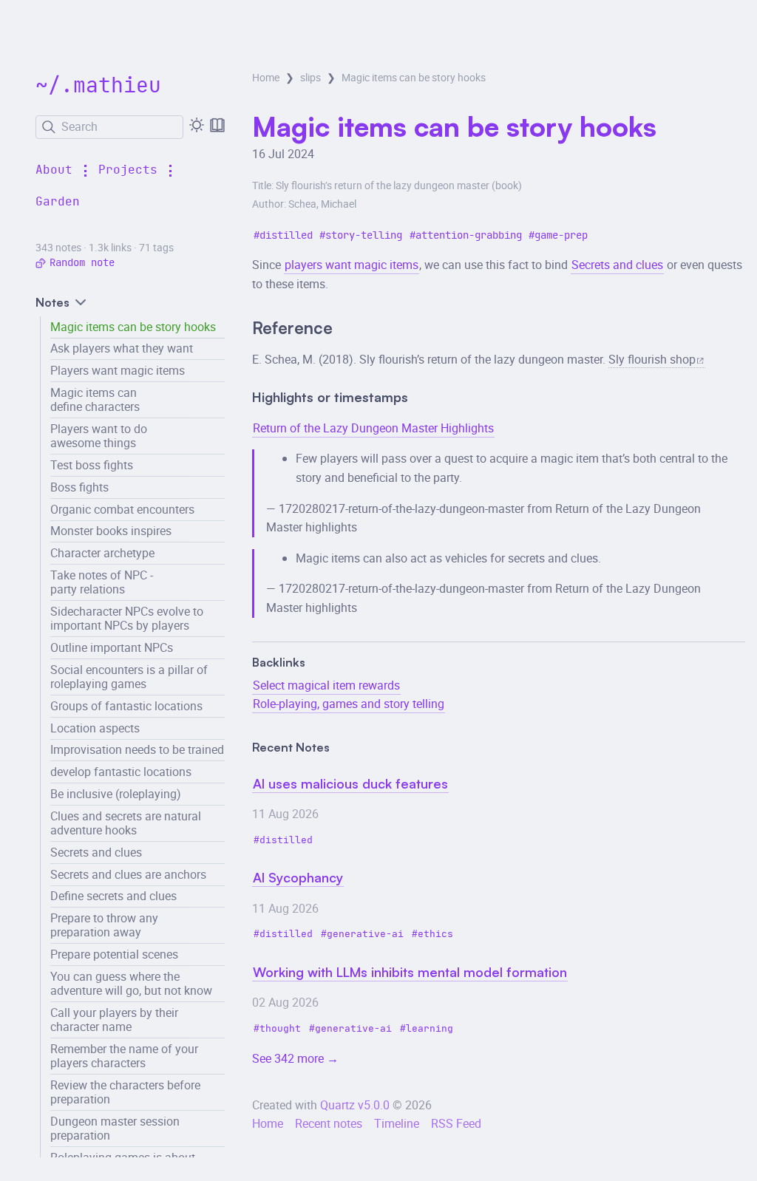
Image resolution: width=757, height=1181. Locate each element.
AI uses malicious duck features (350, 783)
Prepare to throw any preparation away (104, 925)
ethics (435, 934)
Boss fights (79, 487)
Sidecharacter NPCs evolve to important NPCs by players (126, 618)
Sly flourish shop (652, 359)
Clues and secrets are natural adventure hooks (125, 823)
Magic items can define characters (95, 399)
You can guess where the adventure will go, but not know (131, 983)
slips (310, 77)
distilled (286, 235)
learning (429, 1029)
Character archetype (102, 553)
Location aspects (95, 728)
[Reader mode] (217, 125)
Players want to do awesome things (98, 436)
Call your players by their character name (114, 1019)
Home (265, 77)
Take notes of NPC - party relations (101, 582)
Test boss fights (91, 465)
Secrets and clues (96, 852)
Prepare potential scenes (114, 954)
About (53, 170)
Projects (127, 170)
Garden (57, 202)
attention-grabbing (468, 235)
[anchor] (346, 329)
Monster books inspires (111, 531)
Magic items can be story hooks (133, 327)
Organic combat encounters (122, 509)
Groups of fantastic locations (126, 706)
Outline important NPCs (111, 647)
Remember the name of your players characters (124, 1056)
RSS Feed (456, 1123)
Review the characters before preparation (125, 1092)
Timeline (396, 1123)
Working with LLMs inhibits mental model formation (410, 972)
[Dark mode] (196, 125)
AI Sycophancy (298, 877)
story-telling (363, 235)
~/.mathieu (98, 86)
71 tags (156, 247)
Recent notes (328, 1123)
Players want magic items (117, 370)
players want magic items (351, 264)
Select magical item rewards (326, 685)
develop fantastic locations (120, 771)
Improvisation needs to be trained (137, 749)
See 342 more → (295, 1058)
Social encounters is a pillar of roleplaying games (129, 676)
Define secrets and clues (113, 896)
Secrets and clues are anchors (128, 874)
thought (280, 1029)
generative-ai (365, 934)
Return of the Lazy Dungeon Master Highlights (373, 428)
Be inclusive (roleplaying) (115, 794)
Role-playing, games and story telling (348, 703)
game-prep (561, 235)
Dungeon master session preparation (115, 1128)
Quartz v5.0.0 (355, 1105)
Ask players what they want (121, 348)
